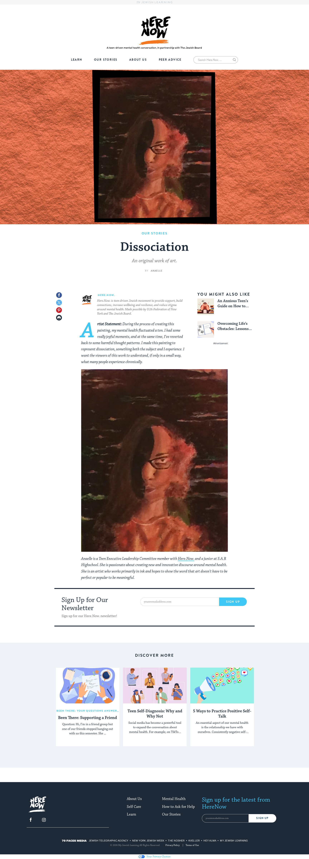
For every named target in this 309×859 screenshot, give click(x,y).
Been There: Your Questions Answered (89, 711)
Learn (76, 60)
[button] (59, 317)
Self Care (134, 806)
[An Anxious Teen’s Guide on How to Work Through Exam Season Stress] (205, 306)
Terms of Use (192, 845)
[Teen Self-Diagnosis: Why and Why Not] (155, 685)
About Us (138, 60)
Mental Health (174, 799)
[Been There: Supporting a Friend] (87, 685)
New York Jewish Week (148, 840)
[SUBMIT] (234, 60)
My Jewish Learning (234, 840)
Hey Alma (209, 840)
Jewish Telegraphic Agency (108, 840)
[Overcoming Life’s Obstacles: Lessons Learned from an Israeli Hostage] (205, 329)
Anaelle (156, 270)
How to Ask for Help (178, 806)
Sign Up (233, 602)
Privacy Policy (172, 845)
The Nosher (176, 840)
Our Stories (105, 60)
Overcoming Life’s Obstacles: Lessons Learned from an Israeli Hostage (233, 326)
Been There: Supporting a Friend (87, 717)
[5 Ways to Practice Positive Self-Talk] (222, 685)
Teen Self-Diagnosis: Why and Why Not (154, 714)
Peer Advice (170, 60)
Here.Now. (186, 558)
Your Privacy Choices (158, 856)
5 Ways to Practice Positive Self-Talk (222, 714)
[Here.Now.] (37, 811)
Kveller (194, 840)
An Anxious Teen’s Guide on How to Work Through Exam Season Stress (234, 304)
